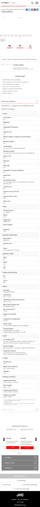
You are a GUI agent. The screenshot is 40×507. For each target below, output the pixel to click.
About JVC (5, 484)
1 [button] (18, 453)
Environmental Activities (29, 484)
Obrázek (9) (9, 47)
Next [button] (36, 439)
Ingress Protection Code (10, 196)
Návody (30, 47)
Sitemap (14, 499)
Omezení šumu (7, 187)
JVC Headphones (8, 339)
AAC (4, 281)
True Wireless (7, 117)
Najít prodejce (20, 47)
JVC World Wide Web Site (20, 489)
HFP (4, 267)
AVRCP (5, 262)
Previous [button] (4, 439)
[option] (13, 440)
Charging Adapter (8, 328)
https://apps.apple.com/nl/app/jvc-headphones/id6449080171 (19, 348)
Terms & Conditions (23, 499)
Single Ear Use (7, 132)
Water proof (6, 201)
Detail (13, 447)
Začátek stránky (20, 476)
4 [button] (21, 453)
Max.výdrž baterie (8, 309)
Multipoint (6, 161)
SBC (4, 276)
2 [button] (19, 453)
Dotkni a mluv (7, 156)
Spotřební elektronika (6, 6)
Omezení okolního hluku (21, 6)
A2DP (4, 257)
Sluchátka (13, 6)
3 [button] (20, 453)
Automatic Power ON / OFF (11, 191)
